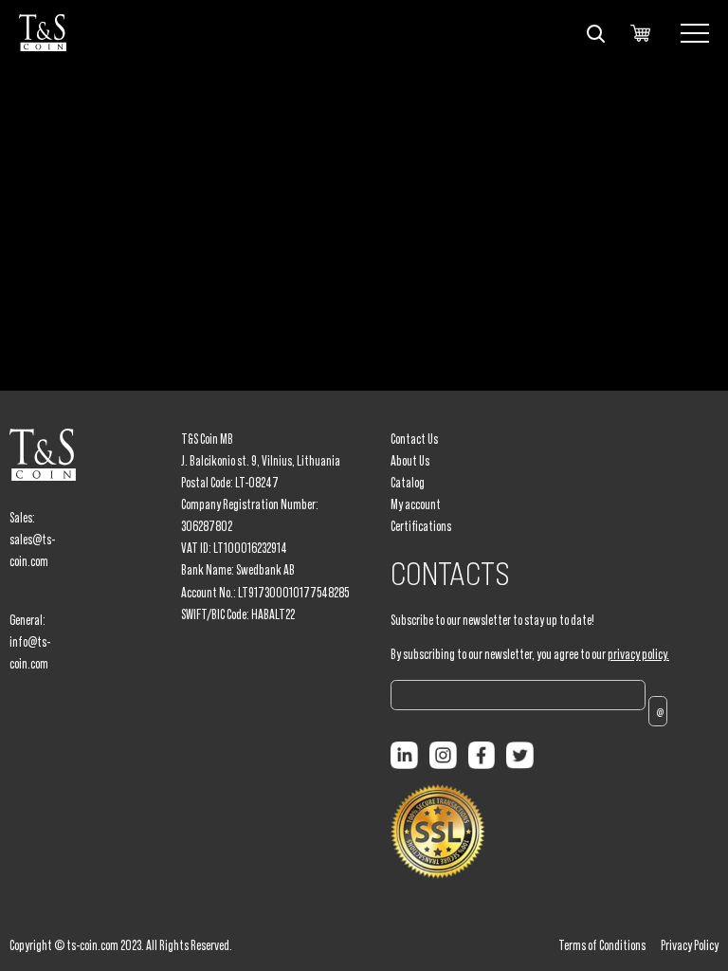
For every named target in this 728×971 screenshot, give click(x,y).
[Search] (595, 33)
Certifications (421, 526)
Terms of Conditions (602, 945)
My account (416, 504)
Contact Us (414, 439)
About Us (410, 460)
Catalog (408, 482)
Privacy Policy (690, 945)
